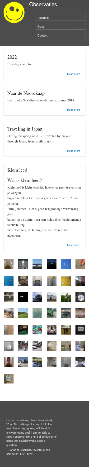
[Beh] (66, 301)
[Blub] (9, 284)
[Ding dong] (9, 349)
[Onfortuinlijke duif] (23, 366)
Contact (42, 35)
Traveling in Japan (24, 129)
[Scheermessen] (80, 268)
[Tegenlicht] (23, 268)
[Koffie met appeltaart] (51, 333)
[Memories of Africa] (51, 317)
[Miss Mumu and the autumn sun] (80, 301)
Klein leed (17, 170)
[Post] (9, 366)
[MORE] (80, 284)
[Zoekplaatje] (37, 317)
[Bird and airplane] (66, 268)
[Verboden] (51, 284)
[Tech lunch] (9, 317)
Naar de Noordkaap (26, 93)
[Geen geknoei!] (80, 333)
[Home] (13, 13)
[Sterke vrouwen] (51, 366)
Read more (73, 73)
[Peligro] (51, 301)
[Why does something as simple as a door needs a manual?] (9, 333)
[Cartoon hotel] (66, 284)
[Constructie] (37, 301)
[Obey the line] (66, 366)
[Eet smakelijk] (37, 268)
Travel (41, 26)
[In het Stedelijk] (66, 333)
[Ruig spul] (23, 349)
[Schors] (80, 317)
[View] (23, 301)
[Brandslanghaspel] (66, 349)
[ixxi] (37, 333)
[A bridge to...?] (37, 284)
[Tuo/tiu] (51, 349)
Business (43, 18)
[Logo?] (9, 382)
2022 (12, 57)
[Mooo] (37, 366)
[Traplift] (9, 268)
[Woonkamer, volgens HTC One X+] (23, 333)
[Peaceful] (37, 349)
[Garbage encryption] (9, 301)
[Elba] (51, 268)
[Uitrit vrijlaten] (23, 317)
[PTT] (23, 284)
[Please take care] (80, 366)
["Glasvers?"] (80, 349)
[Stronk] (66, 317)
